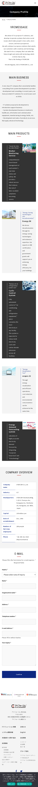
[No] (35, 780)
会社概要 (22, 744)
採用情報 (5, 743)
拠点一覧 (22, 747)
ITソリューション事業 (9, 727)
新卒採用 (4, 747)
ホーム (3, 19)
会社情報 (23, 738)
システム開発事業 (7, 732)
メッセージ (23, 742)
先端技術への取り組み (9, 738)
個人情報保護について (24, 784)
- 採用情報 (5, 750)
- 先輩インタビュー (8, 757)
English (23, 732)
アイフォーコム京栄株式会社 (27, 760)
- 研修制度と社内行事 (8, 752)
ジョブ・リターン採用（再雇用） (9, 763)
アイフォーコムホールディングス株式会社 (27, 756)
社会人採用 (5, 759)
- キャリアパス (7, 754)
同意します (11, 784)
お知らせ (23, 727)
